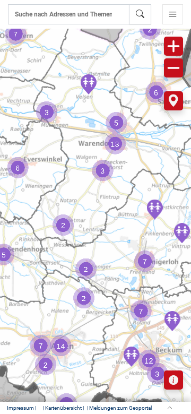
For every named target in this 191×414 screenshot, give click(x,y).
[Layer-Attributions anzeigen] (173, 380)
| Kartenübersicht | (63, 408)
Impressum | (21, 408)
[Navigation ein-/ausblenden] (172, 14)
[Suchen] (140, 14)
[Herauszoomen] (173, 67)
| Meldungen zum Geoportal (119, 408)
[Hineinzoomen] (173, 46)
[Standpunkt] (173, 100)
